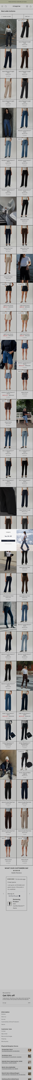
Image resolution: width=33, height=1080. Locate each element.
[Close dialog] (32, 529)
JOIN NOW (8, 540)
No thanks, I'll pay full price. (8, 543)
